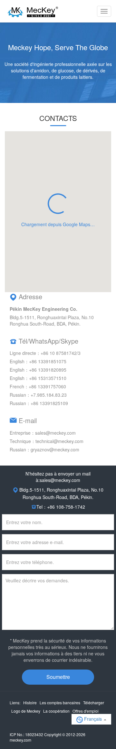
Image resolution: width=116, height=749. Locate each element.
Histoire (30, 702)
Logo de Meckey (25, 711)
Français (93, 719)
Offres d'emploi (85, 711)
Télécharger (93, 702)
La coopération (56, 711)
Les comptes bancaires (60, 702)
